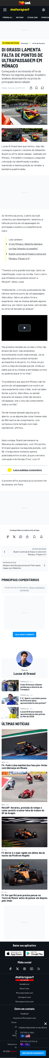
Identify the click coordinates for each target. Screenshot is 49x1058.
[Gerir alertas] (41, 536)
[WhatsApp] (20, 536)
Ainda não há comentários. (25, 588)
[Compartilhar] (31, 88)
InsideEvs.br (25, 984)
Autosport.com (24, 997)
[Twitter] (14, 536)
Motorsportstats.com (25, 1001)
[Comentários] (43, 88)
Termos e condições (15, 1044)
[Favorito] (36, 88)
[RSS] (38, 969)
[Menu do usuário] (43, 10)
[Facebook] (7, 536)
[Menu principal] (5, 10)
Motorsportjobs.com (24, 993)
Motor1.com (24, 988)
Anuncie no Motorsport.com (24, 1018)
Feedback (25, 1013)
